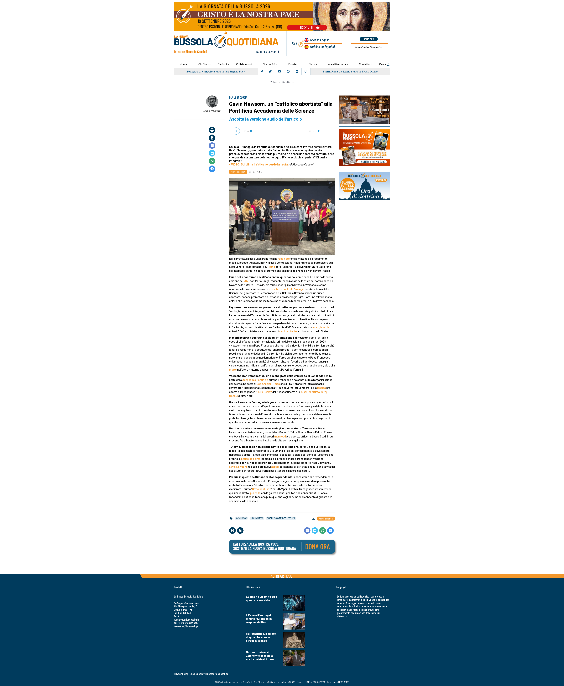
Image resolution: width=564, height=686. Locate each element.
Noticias (322, 46)
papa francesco (257, 518)
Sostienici (269, 64)
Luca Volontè (212, 111)
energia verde (321, 327)
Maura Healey (263, 391)
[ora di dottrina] (364, 186)
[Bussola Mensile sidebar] (364, 147)
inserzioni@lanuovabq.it (186, 626)
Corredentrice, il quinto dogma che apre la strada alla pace (261, 637)
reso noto (284, 258)
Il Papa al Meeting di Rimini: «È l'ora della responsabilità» (259, 618)
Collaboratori (244, 64)
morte (233, 369)
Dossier (292, 64)
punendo (255, 493)
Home (183, 64)
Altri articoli (282, 575)
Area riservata (337, 64)
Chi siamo (204, 64)
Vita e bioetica (288, 82)
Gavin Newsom (238, 466)
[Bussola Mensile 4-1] (364, 110)
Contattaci (365, 64)
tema (272, 266)
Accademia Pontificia (255, 379)
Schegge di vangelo (199, 71)
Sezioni (222, 64)
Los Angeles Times (268, 383)
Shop (312, 64)
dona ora (369, 39)
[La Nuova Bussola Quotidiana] (227, 43)
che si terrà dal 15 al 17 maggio (286, 289)
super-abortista (310, 391)
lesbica (321, 387)
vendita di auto (288, 331)
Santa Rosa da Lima (336, 71)
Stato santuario (261, 489)
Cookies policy (197, 673)
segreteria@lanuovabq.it (186, 622)
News (319, 39)
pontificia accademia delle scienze (281, 518)
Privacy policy (181, 673)
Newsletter (369, 47)
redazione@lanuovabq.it (186, 619)
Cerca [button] (383, 64)
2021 (246, 281)
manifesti (280, 436)
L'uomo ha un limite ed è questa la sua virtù (261, 598)
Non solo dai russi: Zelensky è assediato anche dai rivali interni (260, 655)
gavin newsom (241, 518)
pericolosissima (250, 458)
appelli (275, 466)
